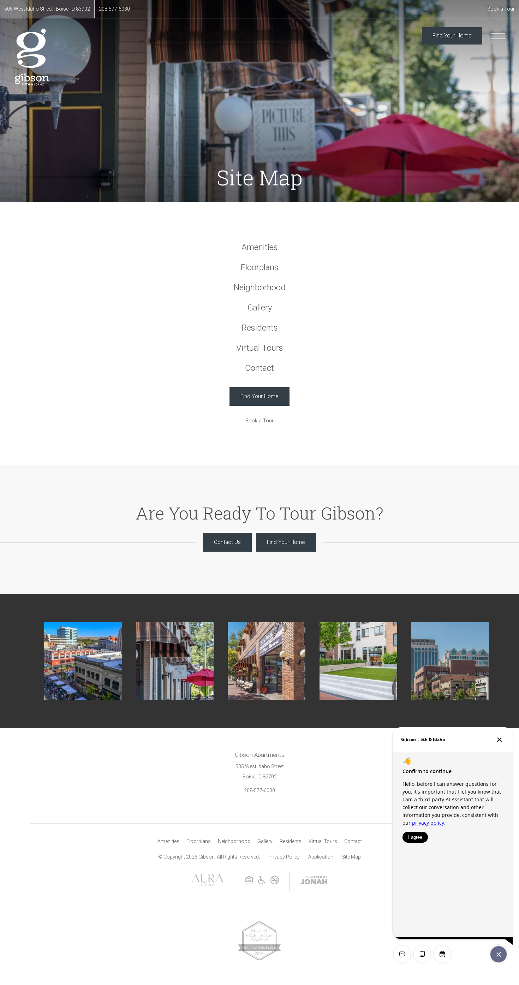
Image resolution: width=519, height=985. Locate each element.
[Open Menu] (498, 36)
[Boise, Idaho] (175, 661)
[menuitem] (259, 247)
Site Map (351, 857)
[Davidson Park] (358, 661)
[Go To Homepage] (31, 57)
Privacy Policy (284, 857)
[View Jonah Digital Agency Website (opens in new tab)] (313, 881)
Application (320, 857)
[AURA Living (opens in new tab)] (207, 884)
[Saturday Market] (83, 661)
